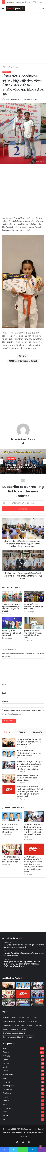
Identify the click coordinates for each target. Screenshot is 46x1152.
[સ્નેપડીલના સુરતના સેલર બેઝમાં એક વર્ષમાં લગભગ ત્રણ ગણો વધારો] (37, 1002)
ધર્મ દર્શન (6, 1063)
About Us (6, 1133)
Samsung (39, 1025)
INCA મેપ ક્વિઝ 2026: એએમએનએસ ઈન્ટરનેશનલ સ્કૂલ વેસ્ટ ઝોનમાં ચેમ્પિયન (29, 753)
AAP (28, 1017)
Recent (22, 732)
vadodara (29, 1037)
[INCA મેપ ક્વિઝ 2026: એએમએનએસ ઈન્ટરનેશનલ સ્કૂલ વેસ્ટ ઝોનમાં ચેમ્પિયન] (8, 753)
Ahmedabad (33, 1021)
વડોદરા (5, 1097)
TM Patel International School (23, 361)
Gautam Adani (19, 1025)
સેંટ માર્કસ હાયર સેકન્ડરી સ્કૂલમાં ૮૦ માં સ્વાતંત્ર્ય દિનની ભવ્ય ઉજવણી (11, 633)
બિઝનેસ (6, 1052)
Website (5, 702)
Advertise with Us (18, 1133)
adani (35, 1017)
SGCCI (5, 1029)
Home (6, 67)
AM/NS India (7, 1025)
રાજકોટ (5, 1112)
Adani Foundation (9, 1021)
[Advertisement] (23, 37)
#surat (23, 356)
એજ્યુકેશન (14, 67)
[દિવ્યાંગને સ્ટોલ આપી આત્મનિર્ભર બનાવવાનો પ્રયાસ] (8, 1002)
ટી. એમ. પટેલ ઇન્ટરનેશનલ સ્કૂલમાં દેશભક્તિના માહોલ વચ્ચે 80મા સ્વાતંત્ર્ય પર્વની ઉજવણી (11, 607)
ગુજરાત (5, 1060)
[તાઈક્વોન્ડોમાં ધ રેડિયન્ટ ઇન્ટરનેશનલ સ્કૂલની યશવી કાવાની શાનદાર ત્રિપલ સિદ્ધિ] (37, 994)
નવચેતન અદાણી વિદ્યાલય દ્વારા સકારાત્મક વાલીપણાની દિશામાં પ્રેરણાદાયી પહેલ (27, 777)
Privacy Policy (32, 1133)
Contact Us (23, 1136)
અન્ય (5, 1104)
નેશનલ (5, 1071)
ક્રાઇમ (5, 1115)
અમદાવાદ (6, 1082)
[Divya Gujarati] (15, 8)
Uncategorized (8, 1086)
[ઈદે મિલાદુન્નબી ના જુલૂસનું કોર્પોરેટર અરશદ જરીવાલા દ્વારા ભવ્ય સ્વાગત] (23, 1002)
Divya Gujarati (38, 1129)
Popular (7, 732)
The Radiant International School (14, 1033)
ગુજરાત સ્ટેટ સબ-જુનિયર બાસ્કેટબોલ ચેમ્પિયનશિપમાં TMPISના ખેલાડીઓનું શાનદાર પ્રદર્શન (21, 467)
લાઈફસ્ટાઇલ (7, 1089)
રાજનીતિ (6, 1101)
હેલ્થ (5, 1078)
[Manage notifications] (40, 1147)
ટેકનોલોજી (7, 1093)
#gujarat (6, 1017)
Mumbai (30, 1025)
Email (4, 693)
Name (5, 684)
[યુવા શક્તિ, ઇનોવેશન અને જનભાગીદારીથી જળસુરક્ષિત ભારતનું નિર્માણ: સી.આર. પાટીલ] (34, 623)
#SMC (14, 1017)
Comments (37, 732)
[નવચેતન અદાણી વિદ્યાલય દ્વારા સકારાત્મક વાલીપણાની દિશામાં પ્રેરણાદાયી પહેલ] (8, 778)
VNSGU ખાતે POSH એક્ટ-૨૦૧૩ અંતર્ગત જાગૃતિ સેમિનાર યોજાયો (33, 606)
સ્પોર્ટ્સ (5, 1067)
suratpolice (14, 1029)
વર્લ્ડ (4, 1119)
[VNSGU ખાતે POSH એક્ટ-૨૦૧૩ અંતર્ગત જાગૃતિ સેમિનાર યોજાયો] (34, 596)
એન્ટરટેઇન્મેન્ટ (8, 1074)
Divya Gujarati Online (13, 99)
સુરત (4, 1048)
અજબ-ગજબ (8, 1108)
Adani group (22, 1021)
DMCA (40, 1133)
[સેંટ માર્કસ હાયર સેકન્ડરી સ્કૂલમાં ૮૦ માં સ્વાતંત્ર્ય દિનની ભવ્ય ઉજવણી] (12, 623)
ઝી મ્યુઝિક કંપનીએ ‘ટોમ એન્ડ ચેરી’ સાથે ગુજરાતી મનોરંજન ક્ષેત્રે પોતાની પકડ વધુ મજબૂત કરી (29, 741)
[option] (23, 461)
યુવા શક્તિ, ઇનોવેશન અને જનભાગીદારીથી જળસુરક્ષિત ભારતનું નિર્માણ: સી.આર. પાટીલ (33, 634)
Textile (23, 1029)
